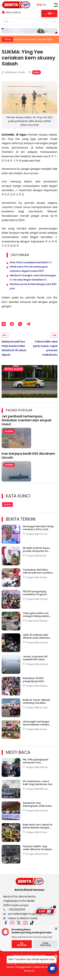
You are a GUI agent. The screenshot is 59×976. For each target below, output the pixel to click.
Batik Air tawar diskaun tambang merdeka (36, 701)
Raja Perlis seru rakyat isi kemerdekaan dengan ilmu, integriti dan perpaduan (37, 826)
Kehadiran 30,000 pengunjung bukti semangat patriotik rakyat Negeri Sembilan (37, 680)
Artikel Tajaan (13, 369)
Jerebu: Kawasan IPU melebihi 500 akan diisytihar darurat (35, 658)
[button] (55, 5)
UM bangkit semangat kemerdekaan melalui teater (36, 723)
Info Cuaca (13, 12)
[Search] (54, 21)
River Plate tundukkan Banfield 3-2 (30, 262)
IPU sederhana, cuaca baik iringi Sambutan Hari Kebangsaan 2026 (38, 783)
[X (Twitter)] (4, 324)
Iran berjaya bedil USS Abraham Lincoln (28, 455)
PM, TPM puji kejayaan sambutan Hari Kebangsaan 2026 (35, 761)
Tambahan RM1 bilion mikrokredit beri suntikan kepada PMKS (37, 571)
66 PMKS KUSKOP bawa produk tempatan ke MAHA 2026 (36, 550)
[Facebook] (12, 324)
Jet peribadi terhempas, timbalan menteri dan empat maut (26, 420)
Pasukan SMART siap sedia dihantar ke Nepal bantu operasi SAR (37, 848)
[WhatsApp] (20, 324)
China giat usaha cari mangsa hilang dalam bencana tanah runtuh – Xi (37, 615)
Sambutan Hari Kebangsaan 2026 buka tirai (37, 804)
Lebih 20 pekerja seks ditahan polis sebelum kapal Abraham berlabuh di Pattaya (38, 636)
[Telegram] (28, 324)
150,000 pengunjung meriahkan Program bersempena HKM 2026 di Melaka (38, 593)
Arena (36, 72)
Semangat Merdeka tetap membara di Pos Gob (38, 528)
